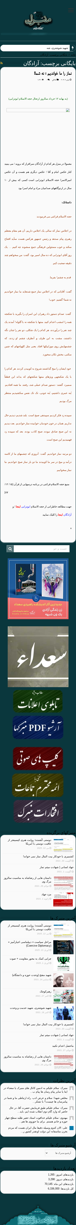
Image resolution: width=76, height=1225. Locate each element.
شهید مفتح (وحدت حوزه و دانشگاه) (31, 975)
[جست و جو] (10, 548)
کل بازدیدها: (66, 1188)
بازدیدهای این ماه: (63, 1183)
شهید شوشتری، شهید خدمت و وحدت (48, 47)
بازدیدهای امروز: (64, 1174)
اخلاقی (54, 80)
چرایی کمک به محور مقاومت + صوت (30, 958)
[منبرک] (38, 20)
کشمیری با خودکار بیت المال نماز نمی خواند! (48, 856)
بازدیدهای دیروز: (64, 1179)
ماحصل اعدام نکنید (63, 1045)
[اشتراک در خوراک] (1, 63)
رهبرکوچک (45, 991)
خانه (73, 54)
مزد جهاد (46, 894)
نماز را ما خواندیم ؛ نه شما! (53, 73)
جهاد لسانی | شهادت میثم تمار (57, 867)
